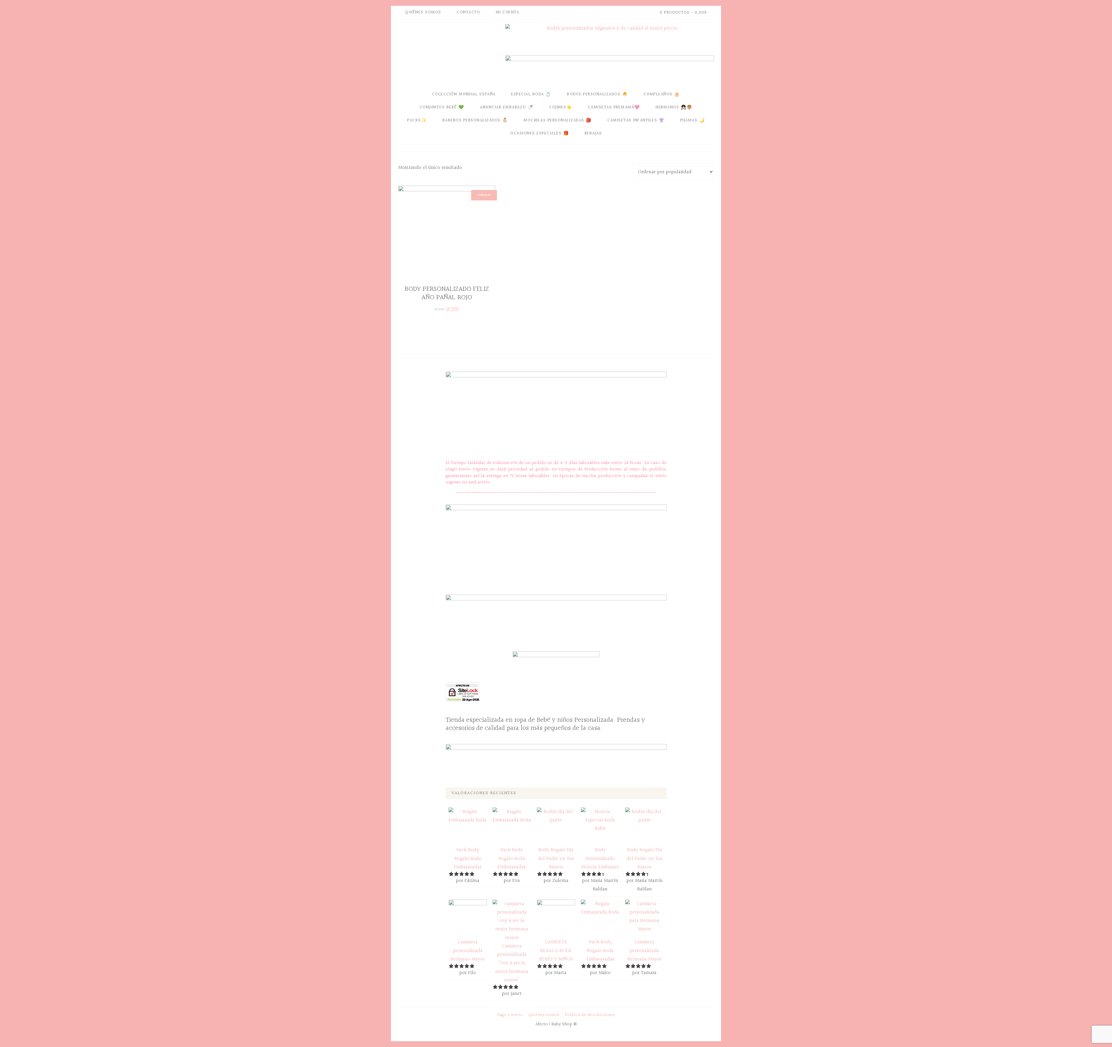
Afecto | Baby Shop (450, 53)
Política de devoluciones (589, 1015)
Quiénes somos (543, 1015)
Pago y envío (510, 1015)
